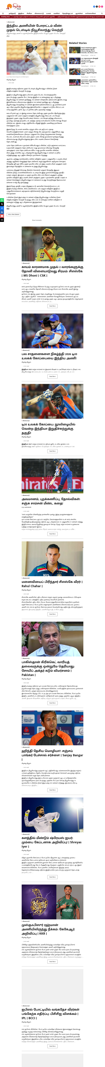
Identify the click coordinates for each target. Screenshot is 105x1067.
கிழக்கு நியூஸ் (11, 80)
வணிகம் (57, 13)
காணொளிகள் (90, 13)
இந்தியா (21, 13)
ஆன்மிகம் (79, 13)
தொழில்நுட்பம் (67, 13)
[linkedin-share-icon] (2, 213)
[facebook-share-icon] (2, 209)
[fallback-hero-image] (75, 50)
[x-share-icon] (2, 205)
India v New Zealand (13, 214)
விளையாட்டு (39, 13)
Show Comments (37, 220)
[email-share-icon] (2, 217)
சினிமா (29, 13)
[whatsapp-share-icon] (2, 201)
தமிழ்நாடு (12, 13)
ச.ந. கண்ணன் (26, 507)
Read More (52, 306)
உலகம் (48, 13)
